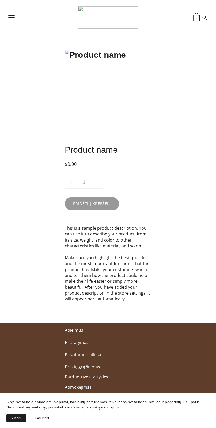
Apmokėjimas (78, 387)
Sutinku (16, 418)
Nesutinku (42, 418)
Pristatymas (77, 342)
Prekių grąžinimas (82, 367)
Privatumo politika (83, 355)
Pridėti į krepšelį (92, 203)
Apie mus (74, 330)
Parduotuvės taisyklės (86, 377)
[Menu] (11, 17)
